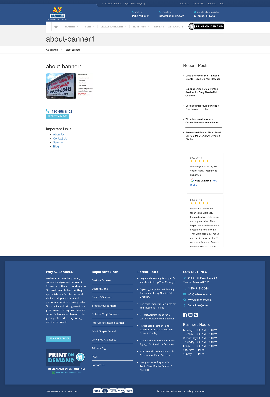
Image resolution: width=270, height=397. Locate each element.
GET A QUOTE (175, 26)
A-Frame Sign (99, 348)
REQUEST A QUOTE (57, 116)
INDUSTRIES (139, 26)
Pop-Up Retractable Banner (108, 322)
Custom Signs (100, 288)
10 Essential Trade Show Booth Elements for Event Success (157, 353)
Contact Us (198, 3)
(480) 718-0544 (198, 288)
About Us (184, 3)
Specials (212, 3)
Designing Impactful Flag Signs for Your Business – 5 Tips (202, 107)
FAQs (95, 356)
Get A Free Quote (198, 305)
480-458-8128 (61, 111)
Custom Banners (101, 280)
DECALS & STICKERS (112, 26)
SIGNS (88, 26)
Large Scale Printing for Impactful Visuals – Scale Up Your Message (202, 77)
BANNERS (70, 26)
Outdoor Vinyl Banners (105, 314)
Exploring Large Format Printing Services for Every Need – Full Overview (201, 92)
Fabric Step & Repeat (104, 331)
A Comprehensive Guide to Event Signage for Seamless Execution (157, 342)
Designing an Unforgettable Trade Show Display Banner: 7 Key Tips (156, 366)
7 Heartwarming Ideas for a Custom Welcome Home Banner (202, 120)
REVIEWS (159, 26)
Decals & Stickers (102, 297)
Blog (222, 3)
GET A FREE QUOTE (58, 338)
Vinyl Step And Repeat (104, 339)
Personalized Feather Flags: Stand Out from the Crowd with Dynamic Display (203, 136)
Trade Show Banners (104, 305)
